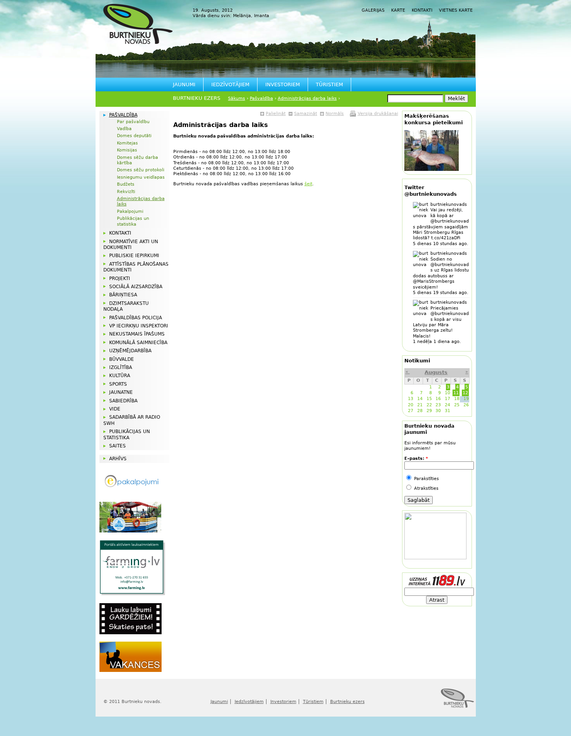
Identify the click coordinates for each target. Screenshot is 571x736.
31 (447, 410)
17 (447, 398)
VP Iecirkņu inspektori (138, 326)
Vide (114, 409)
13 (410, 398)
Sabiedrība (123, 401)
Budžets (125, 184)
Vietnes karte (456, 10)
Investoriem (282, 84)
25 (457, 404)
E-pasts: (416, 458)
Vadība (124, 128)
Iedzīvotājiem (230, 84)
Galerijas (373, 10)
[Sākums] (137, 24)
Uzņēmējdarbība (130, 350)
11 (456, 392)
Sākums (236, 98)
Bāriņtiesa (123, 295)
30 (438, 410)
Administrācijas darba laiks (307, 98)
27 (410, 410)
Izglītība (120, 367)
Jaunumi (184, 84)
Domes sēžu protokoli (140, 169)
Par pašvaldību (133, 121)
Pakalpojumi (130, 211)
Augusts (436, 372)
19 (466, 398)
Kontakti (422, 10)
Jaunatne (121, 392)
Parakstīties (426, 478)
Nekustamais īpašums (137, 334)
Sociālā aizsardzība (135, 286)
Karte (398, 10)
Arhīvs (118, 458)
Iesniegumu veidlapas (141, 177)
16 (438, 398)
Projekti (119, 278)
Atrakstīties (426, 488)
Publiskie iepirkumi (134, 255)
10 (447, 392)
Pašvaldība (261, 98)
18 (457, 398)
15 (429, 398)
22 (429, 404)
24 (447, 404)
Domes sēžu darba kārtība (137, 160)
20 (410, 404)
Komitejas (127, 143)
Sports (118, 384)
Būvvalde (121, 359)
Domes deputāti (134, 135)
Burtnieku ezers (196, 98)
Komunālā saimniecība (138, 342)
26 (466, 404)
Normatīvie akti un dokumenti (130, 244)
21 (420, 404)
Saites (117, 446)
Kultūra (119, 375)
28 (420, 410)
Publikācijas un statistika (133, 221)
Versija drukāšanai (378, 113)
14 (420, 398)
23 (438, 404)
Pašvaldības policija (135, 317)
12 (465, 392)
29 (429, 410)
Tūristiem (329, 84)
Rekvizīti (126, 191)
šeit (308, 183)
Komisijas (127, 150)
